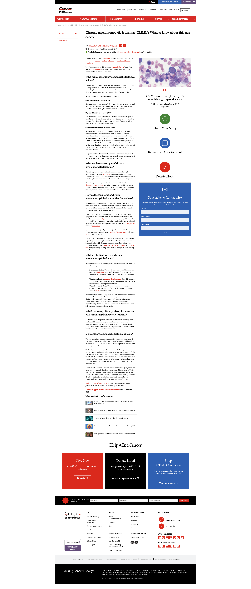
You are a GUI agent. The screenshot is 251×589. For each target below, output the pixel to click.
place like (116, 232)
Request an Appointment (170, 2)
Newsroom (113, 530)
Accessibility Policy (137, 537)
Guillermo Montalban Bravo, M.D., (128, 52)
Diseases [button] (61, 33)
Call (173, 519)
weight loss (131, 224)
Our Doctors (162, 10)
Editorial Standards (115, 533)
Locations (134, 520)
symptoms (97, 70)
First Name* (145, 217)
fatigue (103, 219)
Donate (81, 478)
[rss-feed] (178, 546)
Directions (134, 524)
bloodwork (107, 174)
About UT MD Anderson (115, 518)
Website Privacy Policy (77, 559)
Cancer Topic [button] (63, 40)
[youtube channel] (167, 537)
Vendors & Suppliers (174, 559)
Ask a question (171, 526)
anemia (109, 219)
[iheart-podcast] (174, 546)
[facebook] (160, 537)
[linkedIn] (174, 537)
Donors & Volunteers (115, 19)
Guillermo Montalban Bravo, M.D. (102, 46)
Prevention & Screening (88, 19)
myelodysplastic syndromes (104, 61)
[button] (120, 45)
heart (97, 291)
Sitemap (133, 528)
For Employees (114, 537)
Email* (143, 209)
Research (158, 19)
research (88, 234)
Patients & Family (63, 19)
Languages (173, 10)
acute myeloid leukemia (112, 279)
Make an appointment (124, 478)
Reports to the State (111, 559)
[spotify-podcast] (163, 546)
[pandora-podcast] (171, 546)
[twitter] (163, 537)
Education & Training (180, 19)
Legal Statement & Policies (95, 559)
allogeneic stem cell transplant (114, 245)
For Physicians (139, 19)
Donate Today (187, 2)
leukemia (107, 59)
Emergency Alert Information (129, 559)
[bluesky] (178, 537)
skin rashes (96, 226)
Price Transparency (115, 550)
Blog (110, 526)
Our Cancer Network (160, 559)
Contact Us (152, 10)
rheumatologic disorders (94, 185)
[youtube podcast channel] (167, 546)
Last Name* (145, 224)
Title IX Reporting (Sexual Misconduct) (116, 546)
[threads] (182, 537)
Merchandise (113, 541)
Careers (141, 10)
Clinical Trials (121, 10)
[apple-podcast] (160, 546)
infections (100, 272)
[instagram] (171, 537)
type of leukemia (118, 67)
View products (167, 483)
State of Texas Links (146, 559)
